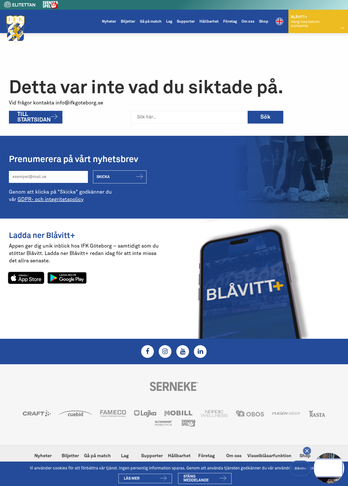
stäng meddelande (196, 478)
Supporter (186, 21)
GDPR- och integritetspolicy (51, 199)
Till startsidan (34, 117)
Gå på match (151, 21)
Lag (169, 21)
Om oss (248, 21)
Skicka (103, 177)
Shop (263, 21)
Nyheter (109, 21)
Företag (230, 21)
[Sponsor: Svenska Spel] (50, 4)
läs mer (132, 478)
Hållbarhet (209, 21)
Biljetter (128, 21)
